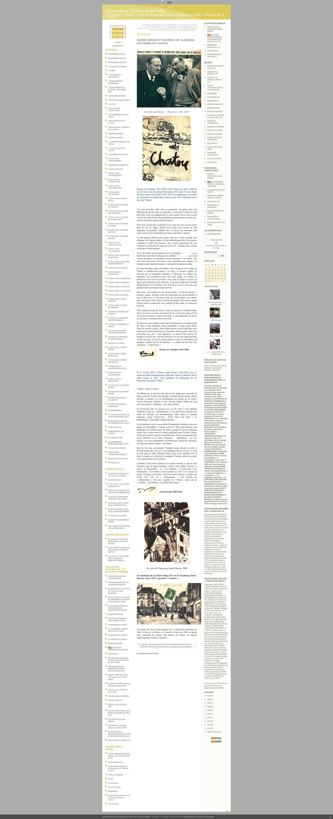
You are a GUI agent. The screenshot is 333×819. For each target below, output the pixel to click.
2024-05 (210, 721)
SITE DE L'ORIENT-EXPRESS (118, 696)
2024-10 (210, 710)
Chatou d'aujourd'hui (216, 336)
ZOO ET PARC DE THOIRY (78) (119, 740)
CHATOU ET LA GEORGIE (117, 516)
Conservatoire (113, 783)
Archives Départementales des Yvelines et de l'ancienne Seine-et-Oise (119, 756)
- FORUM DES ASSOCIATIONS (119, 100)
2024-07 (210, 717)
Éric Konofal (112, 539)
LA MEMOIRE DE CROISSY (118, 635)
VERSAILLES (212, 162)
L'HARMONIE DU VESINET (117, 625)
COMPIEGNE (212, 93)
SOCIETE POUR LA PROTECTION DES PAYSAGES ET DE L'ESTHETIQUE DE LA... (119, 734)
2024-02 (210, 728)
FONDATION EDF (213, 201)
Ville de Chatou (113, 804)
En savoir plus (209, 817)
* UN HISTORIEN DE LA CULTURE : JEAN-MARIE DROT (117, 90)
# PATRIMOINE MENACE (117, 58)
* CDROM (111, 71)
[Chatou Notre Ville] (216, 244)
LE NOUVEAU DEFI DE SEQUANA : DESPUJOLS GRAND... (118, 558)
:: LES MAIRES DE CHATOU (118, 154)
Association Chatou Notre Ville (135, 11)
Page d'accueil (191, 27)
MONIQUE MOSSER (115, 643)
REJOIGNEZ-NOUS (115, 480)
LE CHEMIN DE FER (115, 438)
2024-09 (210, 714)
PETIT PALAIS (212, 143)
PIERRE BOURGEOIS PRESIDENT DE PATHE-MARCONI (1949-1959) (116, 669)
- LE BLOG (112, 104)
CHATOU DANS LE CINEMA (118, 295)
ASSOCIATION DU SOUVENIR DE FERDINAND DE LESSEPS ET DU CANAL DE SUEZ (119, 599)
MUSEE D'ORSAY (213, 108)
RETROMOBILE (216, 320)
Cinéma (111, 779)
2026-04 (210, 699)
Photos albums (211, 286)
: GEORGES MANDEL (116, 134)
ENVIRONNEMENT (115, 410)
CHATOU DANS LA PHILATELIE (119, 291)
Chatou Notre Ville (216, 240)
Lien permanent (186, 647)
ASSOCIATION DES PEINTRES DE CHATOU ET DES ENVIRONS (119, 591)
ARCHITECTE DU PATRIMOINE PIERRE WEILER (215, 29)
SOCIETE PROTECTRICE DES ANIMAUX (214, 176)
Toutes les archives (214, 732)
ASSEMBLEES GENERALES (118, 165)
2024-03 (210, 725)
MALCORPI (112, 556)
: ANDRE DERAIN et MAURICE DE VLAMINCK (163, 644)
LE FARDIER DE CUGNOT (117, 639)
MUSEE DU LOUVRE (214, 130)
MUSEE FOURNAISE (214, 134)
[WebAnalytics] (164, 2)
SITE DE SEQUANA (115, 700)
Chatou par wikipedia (115, 775)
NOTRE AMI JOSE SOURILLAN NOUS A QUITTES (118, 541)
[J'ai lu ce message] (330, 817)
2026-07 (210, 696)
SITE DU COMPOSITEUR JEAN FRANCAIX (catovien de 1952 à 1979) (119, 713)
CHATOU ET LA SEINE (116, 343)
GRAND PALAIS (213, 101)
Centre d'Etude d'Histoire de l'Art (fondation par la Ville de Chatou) (118, 768)
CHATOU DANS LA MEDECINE (119, 278)
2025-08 (210, 707)
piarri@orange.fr (118, 46)
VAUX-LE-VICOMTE (214, 159)
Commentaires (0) (174, 647)
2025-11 (210, 703)
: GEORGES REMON (115, 138)
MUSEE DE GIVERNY (215, 112)
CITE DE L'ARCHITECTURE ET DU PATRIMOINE (215, 88)
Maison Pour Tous (114, 787)
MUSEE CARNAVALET (215, 104)
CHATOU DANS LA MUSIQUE (118, 282)
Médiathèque (112, 791)
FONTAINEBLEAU (213, 97)
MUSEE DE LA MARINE (215, 127)
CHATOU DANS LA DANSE (117, 268)
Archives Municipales (115, 762)
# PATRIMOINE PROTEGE (117, 62)
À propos (118, 42)
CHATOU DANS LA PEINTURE (119, 287)
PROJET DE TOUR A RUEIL (118, 459)
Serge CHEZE (113, 548)
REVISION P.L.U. (114, 463)
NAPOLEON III (113, 654)
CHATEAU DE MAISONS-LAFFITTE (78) (214, 80)
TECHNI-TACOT (213, 51)
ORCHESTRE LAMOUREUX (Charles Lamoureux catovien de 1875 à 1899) (118, 660)
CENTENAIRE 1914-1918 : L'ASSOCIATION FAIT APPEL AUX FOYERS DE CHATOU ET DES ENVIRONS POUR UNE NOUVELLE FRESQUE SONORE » (167, 29)
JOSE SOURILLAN (114, 427)
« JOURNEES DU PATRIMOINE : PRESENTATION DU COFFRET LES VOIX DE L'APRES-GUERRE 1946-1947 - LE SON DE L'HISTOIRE (169, 26)
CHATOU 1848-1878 (115, 169)
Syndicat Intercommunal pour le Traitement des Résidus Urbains (119, 798)
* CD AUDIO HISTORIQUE (117, 67)
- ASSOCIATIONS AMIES (116, 96)
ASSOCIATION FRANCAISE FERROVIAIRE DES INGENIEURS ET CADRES (118, 608)
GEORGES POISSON (115, 614)
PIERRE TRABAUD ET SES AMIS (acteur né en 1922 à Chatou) (118, 677)
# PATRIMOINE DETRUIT (117, 54)
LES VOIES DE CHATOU (117, 448)
